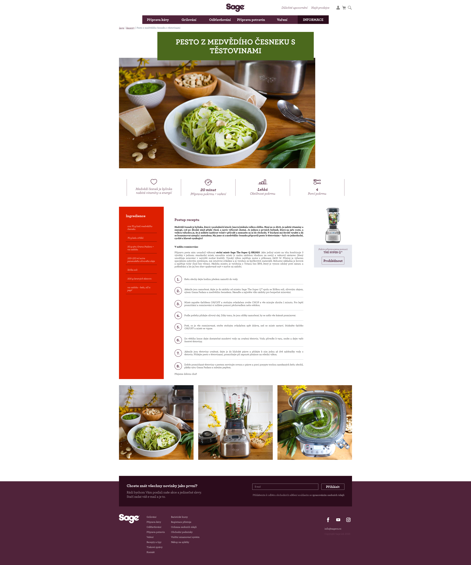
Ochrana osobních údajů (184, 526)
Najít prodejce (320, 7)
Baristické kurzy (179, 516)
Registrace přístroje (181, 521)
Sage (121, 27)
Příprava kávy (158, 19)
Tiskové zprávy (155, 547)
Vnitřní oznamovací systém (185, 537)
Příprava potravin (251, 19)
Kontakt (151, 552)
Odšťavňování (220, 19)
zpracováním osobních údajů (328, 495)
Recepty (130, 27)
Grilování (189, 19)
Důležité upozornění (294, 7)
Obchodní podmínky (182, 532)
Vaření (282, 19)
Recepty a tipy (154, 542)
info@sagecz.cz (333, 528)
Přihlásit (333, 486)
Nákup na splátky (180, 542)
